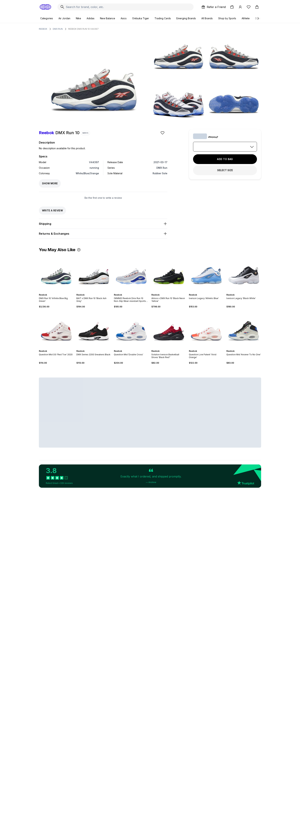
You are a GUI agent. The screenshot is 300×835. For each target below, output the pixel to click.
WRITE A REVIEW (52, 210)
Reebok (43, 29)
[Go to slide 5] (246, 291)
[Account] (240, 7)
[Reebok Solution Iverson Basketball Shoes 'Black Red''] (168, 329)
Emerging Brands (186, 18)
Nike (78, 18)
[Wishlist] (249, 7)
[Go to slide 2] (56, 291)
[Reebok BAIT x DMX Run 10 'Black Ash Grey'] (93, 272)
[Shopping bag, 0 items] (257, 7)
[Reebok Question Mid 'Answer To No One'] (243, 329)
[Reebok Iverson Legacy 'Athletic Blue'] (206, 272)
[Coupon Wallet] (232, 7)
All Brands (207, 18)
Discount (260, 18)
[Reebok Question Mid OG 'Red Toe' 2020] (56, 329)
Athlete (246, 18)
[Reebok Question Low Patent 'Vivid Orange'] (206, 329)
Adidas (90, 18)
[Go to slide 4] (132, 291)
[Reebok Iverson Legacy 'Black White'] (243, 272)
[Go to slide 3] (57, 291)
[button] (79, 250)
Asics (124, 18)
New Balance (107, 18)
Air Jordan (64, 18)
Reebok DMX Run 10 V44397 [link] (83, 29)
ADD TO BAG (225, 159)
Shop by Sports (227, 18)
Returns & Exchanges (54, 233)
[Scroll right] (258, 18)
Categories (46, 18)
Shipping (45, 223)
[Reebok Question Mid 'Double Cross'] (131, 329)
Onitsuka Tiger (140, 18)
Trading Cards (163, 18)
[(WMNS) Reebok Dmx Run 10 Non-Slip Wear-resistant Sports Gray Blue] (131, 272)
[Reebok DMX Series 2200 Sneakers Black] (93, 329)
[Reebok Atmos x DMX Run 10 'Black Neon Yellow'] (168, 272)
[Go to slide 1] (92, 291)
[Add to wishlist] (162, 132)
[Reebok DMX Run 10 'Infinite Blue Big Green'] (56, 272)
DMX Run (58, 29)
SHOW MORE (50, 183)
